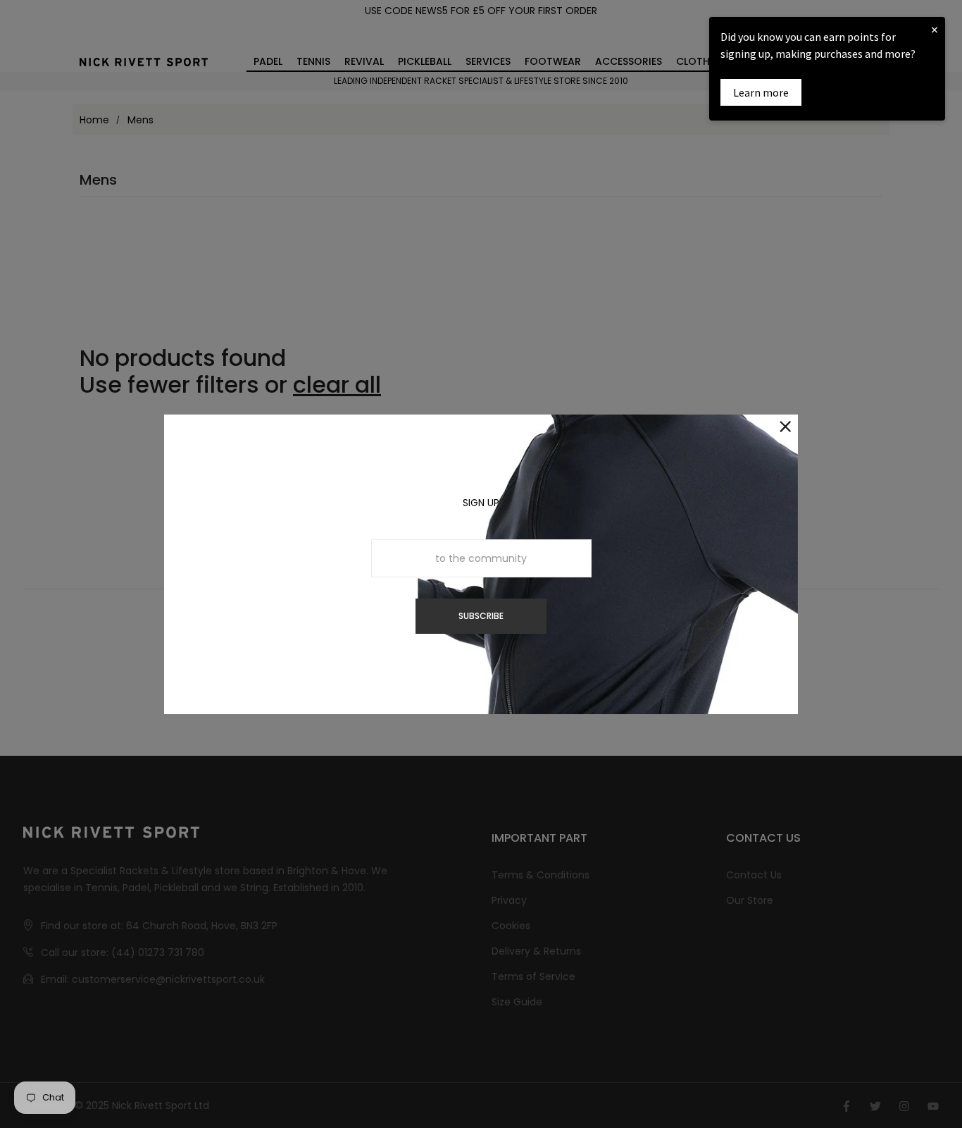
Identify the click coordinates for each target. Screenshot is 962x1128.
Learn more (761, 92)
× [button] (934, 29)
